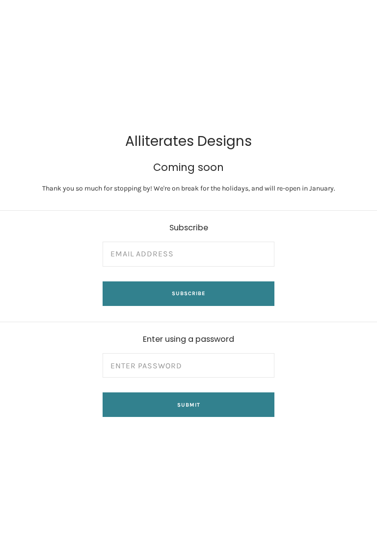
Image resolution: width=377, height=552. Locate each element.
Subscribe (188, 293)
